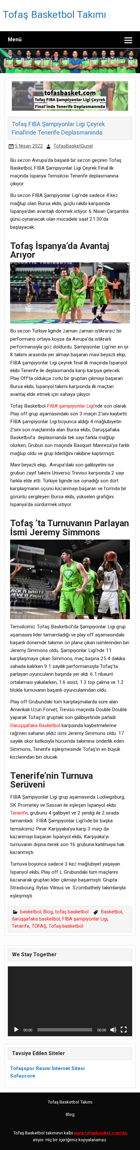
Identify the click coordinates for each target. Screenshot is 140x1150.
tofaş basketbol (72, 912)
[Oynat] (16, 1029)
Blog (48, 912)
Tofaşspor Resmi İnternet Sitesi (47, 1068)
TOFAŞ (39, 926)
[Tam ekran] (123, 1029)
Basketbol (111, 912)
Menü (14, 39)
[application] (70, 1001)
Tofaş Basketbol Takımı (54, 14)
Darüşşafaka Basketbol (35, 725)
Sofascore (22, 1076)
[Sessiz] (113, 1029)
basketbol (30, 912)
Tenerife (19, 813)
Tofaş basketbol (66, 926)
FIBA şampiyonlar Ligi (70, 406)
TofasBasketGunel (73, 146)
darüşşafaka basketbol (36, 919)
